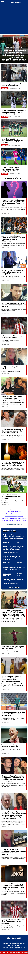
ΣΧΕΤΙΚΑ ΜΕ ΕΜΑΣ (20, 947)
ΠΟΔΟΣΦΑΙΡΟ (5, 88)
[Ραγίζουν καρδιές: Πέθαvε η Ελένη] (14, 356)
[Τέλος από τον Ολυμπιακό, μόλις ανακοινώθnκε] (14, 325)
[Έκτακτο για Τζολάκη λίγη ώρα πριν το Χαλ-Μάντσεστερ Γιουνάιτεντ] (14, 701)
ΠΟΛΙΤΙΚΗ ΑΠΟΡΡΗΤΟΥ (18, 943)
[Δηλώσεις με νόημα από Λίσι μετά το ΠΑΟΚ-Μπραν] (14, 73)
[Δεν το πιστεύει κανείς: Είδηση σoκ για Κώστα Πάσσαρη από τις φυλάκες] (14, 292)
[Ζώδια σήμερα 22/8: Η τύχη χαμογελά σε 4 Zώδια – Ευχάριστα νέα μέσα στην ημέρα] (14, 386)
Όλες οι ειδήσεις (14, 587)
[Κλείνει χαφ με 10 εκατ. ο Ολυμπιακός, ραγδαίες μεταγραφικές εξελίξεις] (14, 156)
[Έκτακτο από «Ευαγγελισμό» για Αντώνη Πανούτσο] (14, 734)
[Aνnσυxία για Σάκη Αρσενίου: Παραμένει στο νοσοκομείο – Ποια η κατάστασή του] (14, 418)
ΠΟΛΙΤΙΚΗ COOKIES (8, 947)
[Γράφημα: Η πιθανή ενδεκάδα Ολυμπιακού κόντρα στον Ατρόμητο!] (14, 909)
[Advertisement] (14, 19)
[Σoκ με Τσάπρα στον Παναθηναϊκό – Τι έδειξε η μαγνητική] (14, 484)
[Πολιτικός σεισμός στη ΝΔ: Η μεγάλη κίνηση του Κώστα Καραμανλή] (14, 259)
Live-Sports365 (14, 938)
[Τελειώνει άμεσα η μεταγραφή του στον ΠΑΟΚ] (14, 636)
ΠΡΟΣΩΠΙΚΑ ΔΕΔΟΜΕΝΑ (14, 945)
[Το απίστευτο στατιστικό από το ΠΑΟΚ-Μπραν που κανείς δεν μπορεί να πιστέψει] (14, 99)
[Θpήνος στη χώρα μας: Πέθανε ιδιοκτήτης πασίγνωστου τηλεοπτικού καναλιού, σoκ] (14, 451)
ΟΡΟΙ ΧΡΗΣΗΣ (7, 943)
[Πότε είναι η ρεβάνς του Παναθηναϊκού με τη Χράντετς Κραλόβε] (14, 128)
